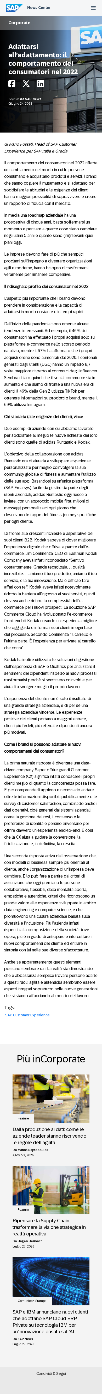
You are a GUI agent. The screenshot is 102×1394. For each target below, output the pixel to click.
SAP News (33, 99)
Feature (14, 99)
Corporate (19, 23)
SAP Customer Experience (27, 1015)
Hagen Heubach (30, 1241)
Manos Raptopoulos (33, 1150)
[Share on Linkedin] (40, 85)
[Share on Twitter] (26, 85)
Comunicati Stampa (32, 1301)
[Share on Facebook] (11, 85)
